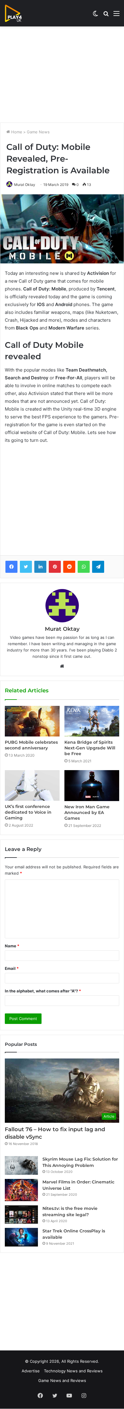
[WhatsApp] (84, 567)
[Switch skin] (95, 15)
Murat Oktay (24, 184)
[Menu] (116, 15)
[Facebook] (11, 567)
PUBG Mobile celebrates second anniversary (31, 745)
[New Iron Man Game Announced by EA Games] (91, 785)
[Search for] (106, 15)
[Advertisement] (62, 74)
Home (16, 131)
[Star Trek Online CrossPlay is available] (21, 1237)
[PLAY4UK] (19, 13)
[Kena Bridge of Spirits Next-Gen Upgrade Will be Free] (91, 721)
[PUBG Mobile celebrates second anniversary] (32, 721)
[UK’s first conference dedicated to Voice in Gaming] (32, 785)
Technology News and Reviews (73, 1370)
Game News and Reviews (62, 1380)
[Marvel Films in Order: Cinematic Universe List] (21, 1190)
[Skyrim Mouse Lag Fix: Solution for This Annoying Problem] (21, 1165)
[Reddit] (69, 567)
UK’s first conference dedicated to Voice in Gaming (28, 812)
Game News (38, 131)
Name (12, 945)
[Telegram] (98, 567)
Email (12, 968)
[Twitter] (26, 567)
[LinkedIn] (40, 567)
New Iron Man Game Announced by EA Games (87, 812)
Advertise (31, 1370)
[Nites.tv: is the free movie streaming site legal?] (21, 1214)
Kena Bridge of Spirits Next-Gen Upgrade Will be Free (89, 747)
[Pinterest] (55, 567)
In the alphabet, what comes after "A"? (43, 990)
